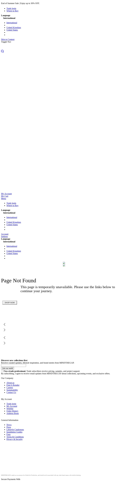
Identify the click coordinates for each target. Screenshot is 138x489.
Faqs (8, 434)
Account (4, 234)
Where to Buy (12, 11)
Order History (12, 411)
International (11, 23)
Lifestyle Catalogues (15, 429)
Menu (3, 198)
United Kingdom (13, 27)
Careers (9, 387)
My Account (6, 194)
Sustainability (12, 390)
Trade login (11, 8)
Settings (4, 236)
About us (10, 383)
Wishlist (9, 408)
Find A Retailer (12, 385)
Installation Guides (14, 432)
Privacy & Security (14, 439)
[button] (69, 51)
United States (12, 30)
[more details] (46, 3)
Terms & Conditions (15, 437)
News (8, 425)
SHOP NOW (10, 303)
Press (8, 427)
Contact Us (11, 392)
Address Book (12, 413)
